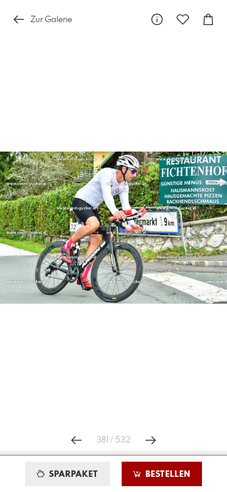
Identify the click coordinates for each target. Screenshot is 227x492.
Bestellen (166, 474)
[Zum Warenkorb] (208, 19)
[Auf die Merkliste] (183, 19)
